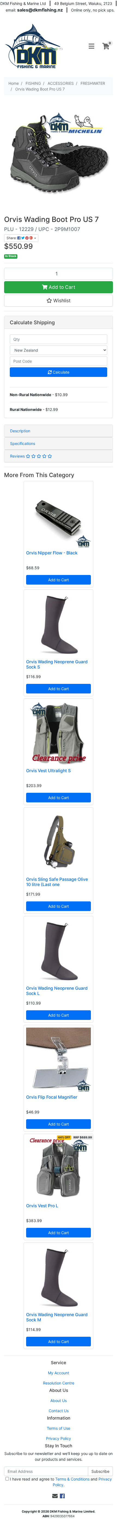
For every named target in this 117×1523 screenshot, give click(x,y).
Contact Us (59, 1410)
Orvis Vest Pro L (42, 1205)
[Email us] (55, 1496)
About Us (58, 1400)
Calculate (60, 372)
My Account (58, 1372)
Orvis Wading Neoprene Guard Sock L (57, 991)
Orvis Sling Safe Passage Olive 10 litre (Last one (57, 882)
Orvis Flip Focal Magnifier (51, 1097)
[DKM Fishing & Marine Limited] (34, 45)
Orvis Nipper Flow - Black (52, 552)
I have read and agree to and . (60, 1482)
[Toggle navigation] (91, 46)
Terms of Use (58, 1428)
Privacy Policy (58, 1438)
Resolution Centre (58, 1383)
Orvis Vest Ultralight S (48, 770)
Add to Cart (61, 287)
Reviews (18, 456)
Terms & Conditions (72, 1479)
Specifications (22, 443)
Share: (12, 238)
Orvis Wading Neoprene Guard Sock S (57, 664)
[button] (58, 301)
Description (20, 430)
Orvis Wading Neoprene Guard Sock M (57, 1317)
